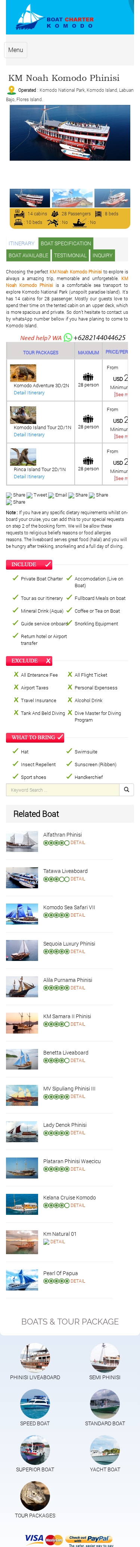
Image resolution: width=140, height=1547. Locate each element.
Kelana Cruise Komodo (69, 1197)
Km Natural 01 (60, 1233)
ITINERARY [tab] (22, 243)
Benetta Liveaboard (65, 1052)
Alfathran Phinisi (62, 834)
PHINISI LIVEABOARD (35, 1377)
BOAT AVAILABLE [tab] (28, 255)
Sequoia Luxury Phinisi (69, 943)
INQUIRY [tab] (103, 255)
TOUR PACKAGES (35, 1515)
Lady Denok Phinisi (65, 1124)
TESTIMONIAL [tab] (70, 255)
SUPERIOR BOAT (35, 1469)
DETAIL (78, 842)
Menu (15, 50)
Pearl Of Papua (60, 1273)
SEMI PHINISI (105, 1377)
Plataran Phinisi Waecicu (72, 1161)
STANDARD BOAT (105, 1423)
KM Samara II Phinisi (67, 1016)
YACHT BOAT (105, 1469)
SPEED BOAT (35, 1423)
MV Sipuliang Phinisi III (69, 1088)
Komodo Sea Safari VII (69, 907)
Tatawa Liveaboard (65, 870)
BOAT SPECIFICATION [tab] (66, 243)
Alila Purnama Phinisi (67, 979)
